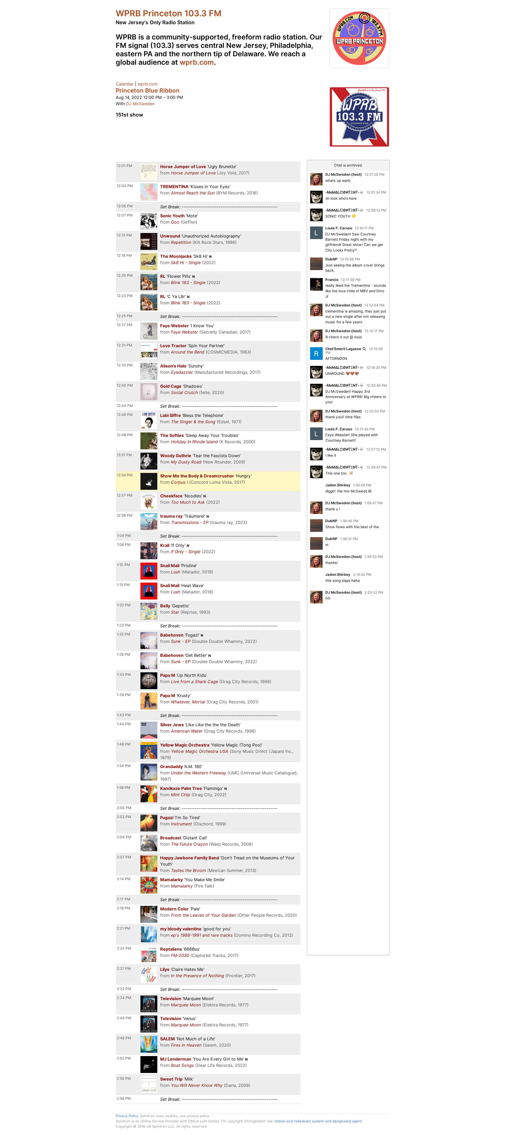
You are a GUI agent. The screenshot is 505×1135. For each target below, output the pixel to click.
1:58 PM (123, 787)
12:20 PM (125, 275)
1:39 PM (123, 695)
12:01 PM (124, 166)
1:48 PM (123, 744)
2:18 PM (123, 908)
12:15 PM (124, 235)
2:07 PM (124, 857)
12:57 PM (124, 495)
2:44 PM (124, 1018)
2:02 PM (124, 817)
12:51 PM (124, 455)
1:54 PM (123, 766)
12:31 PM (124, 345)
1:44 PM (124, 724)
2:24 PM (124, 948)
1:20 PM (123, 605)
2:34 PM (124, 998)
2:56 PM (124, 1078)
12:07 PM (125, 215)
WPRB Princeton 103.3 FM (168, 13)
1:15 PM (123, 585)
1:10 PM (123, 565)
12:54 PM (125, 475)
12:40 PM (125, 385)
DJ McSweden (140, 103)
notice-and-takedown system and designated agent (318, 1121)
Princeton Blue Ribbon (148, 90)
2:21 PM (123, 928)
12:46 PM (125, 414)
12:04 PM (125, 186)
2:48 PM (124, 1038)
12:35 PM (125, 365)
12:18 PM (124, 255)
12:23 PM (125, 296)
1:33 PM (124, 674)
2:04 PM (124, 837)
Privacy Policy (127, 1116)
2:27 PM (124, 968)
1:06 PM (123, 544)
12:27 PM (124, 325)
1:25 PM (123, 634)
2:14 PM (123, 879)
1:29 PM (123, 654)
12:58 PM (124, 515)
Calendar (125, 84)
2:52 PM (124, 1058)
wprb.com (197, 62)
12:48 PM (125, 435)
